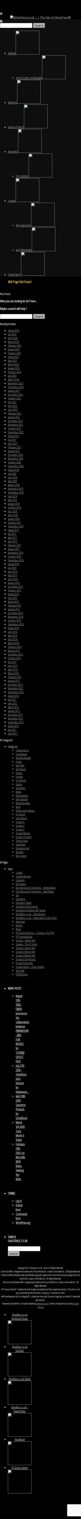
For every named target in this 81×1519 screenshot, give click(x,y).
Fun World (21, 780)
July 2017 (12, 534)
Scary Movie (21, 818)
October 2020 (14, 462)
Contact (19, 873)
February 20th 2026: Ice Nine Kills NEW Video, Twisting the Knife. (20, 1161)
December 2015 (15, 587)
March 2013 (13, 673)
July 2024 (12, 376)
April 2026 (13, 338)
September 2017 (16, 526)
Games (19, 784)
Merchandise (22, 799)
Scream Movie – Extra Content (30, 967)
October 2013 (14, 658)
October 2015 (14, 590)
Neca (18, 807)
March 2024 (13, 379)
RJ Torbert (20, 814)
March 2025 (13, 364)
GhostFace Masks (23, 903)
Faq (17, 895)
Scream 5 (20, 822)
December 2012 (15, 684)
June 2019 (12, 496)
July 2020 (12, 474)
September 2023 (16, 387)
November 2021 (15, 425)
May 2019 (12, 500)
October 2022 (14, 398)
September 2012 (16, 692)
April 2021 (13, 443)
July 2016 (12, 568)
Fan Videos (21, 769)
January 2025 (14, 368)
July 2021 (12, 440)
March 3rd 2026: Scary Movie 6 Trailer (20, 1131)
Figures (19, 773)
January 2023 (14, 391)
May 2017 (12, 538)
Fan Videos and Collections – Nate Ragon (35, 891)
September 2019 (16, 492)
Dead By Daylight (23, 758)
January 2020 (14, 485)
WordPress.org (23, 1222)
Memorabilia (22, 795)
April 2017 (13, 541)
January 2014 (14, 651)
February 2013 (14, 677)
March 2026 (13, 342)
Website (19, 852)
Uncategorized (22, 848)
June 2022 (12, 406)
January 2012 (14, 711)
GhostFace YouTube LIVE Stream (31, 910)
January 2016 (14, 583)
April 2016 (13, 579)
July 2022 (12, 402)
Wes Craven (21, 856)
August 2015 (13, 594)
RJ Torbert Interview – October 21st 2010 (35, 933)
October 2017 (14, 523)
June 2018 (12, 511)
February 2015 (14, 605)
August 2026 (13, 330)
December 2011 (15, 715)
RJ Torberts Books (24, 937)
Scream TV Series (23, 837)
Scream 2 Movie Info (25, 948)
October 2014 (14, 620)
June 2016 (12, 571)
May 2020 (12, 481)
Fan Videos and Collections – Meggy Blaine (36, 888)
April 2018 (13, 515)
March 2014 (13, 643)
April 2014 (13, 639)
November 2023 (15, 383)
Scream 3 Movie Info (25, 952)
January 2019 (14, 504)
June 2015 (12, 598)
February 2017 (14, 545)
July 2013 (12, 662)
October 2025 (14, 353)
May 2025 (12, 361)
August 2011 (13, 726)
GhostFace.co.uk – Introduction (30, 914)
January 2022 (14, 417)
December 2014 (15, 613)
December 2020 (15, 455)
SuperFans (20, 844)
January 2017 (14, 549)
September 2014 (16, 624)
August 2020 (13, 470)
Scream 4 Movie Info (25, 955)
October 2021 (14, 428)
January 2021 (14, 451)
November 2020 (15, 458)
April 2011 (13, 733)
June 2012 (12, 703)
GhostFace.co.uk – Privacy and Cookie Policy (36, 918)
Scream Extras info (24, 963)
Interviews (20, 922)
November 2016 (15, 553)
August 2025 (13, 357)
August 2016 (13, 564)
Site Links (20, 970)
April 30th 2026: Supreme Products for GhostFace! (21, 1107)
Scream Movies (23, 833)
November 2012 (15, 688)
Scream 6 (20, 826)
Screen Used (22, 841)
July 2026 (12, 334)
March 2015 (13, 602)
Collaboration (22, 750)
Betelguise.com (42, 1303)
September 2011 (16, 722)
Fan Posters (21, 884)
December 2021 (15, 421)
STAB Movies (22, 974)
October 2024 (14, 372)
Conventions (21, 754)
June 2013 (12, 666)
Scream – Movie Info (25, 940)
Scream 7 (20, 829)
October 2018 (14, 507)
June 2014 (12, 632)
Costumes (20, 880)
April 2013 (13, 669)
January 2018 (14, 519)
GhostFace (20, 788)
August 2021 (13, 436)
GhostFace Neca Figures (27, 906)
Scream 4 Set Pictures (26, 959)
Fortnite (19, 777)
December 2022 (15, 394)
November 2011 (15, 718)
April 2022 (13, 410)
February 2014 (14, 647)
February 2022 (14, 413)
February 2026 (14, 345)
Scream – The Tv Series (26, 944)
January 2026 (14, 349)
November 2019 (15, 489)
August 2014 (13, 628)
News (18, 929)
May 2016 (12, 575)
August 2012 (13, 696)
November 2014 (15, 617)
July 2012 (12, 700)
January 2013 (14, 681)
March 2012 (13, 707)
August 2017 (13, 530)
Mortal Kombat (23, 803)
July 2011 (12, 730)
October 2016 (14, 556)
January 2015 (14, 609)
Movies (19, 925)
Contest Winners (23, 876)
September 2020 (16, 466)
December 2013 (15, 654)
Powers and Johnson (25, 811)
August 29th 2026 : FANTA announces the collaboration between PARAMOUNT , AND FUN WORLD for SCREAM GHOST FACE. (22, 1028)
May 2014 (12, 635)
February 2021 (14, 447)
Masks (18, 792)
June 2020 (12, 477)
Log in (19, 1201)
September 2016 (16, 560)
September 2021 (16, 432)
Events (18, 762)
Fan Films (20, 765)
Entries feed (19, 1207)
